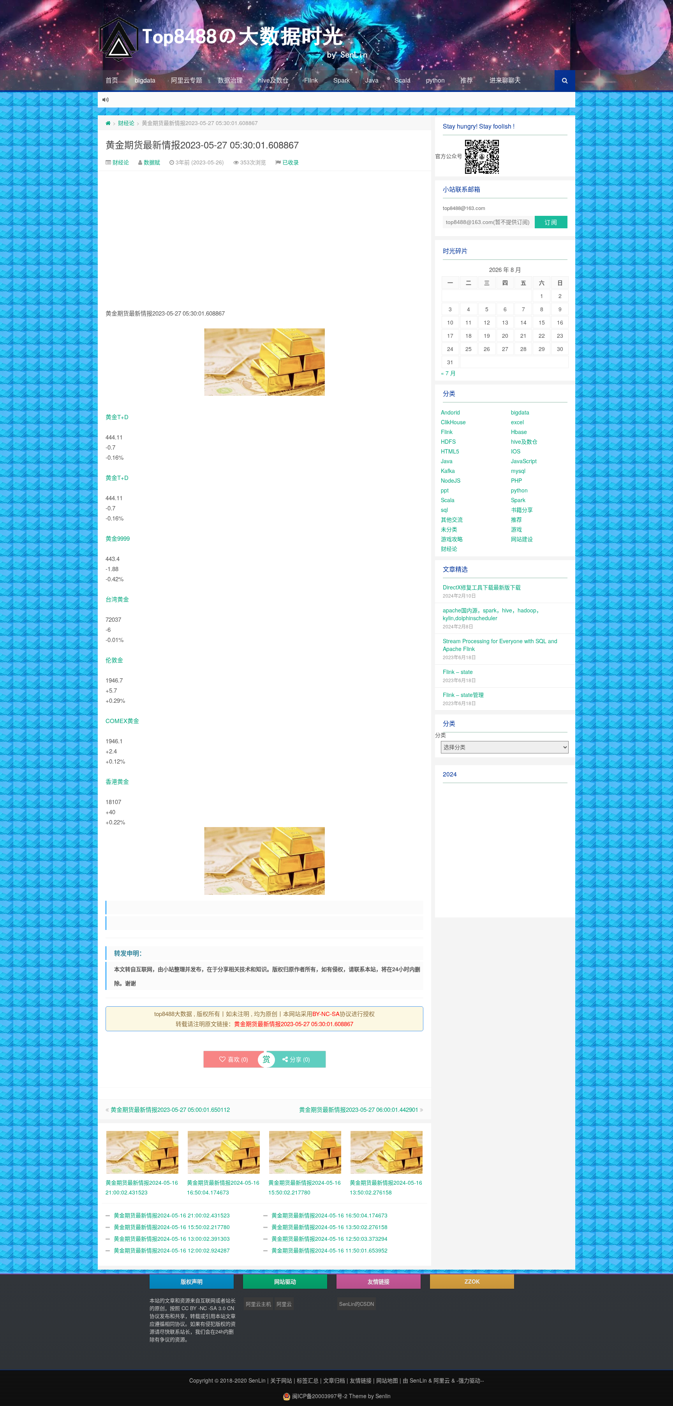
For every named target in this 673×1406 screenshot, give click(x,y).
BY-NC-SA (326, 1013)
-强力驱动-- (470, 1380)
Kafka (448, 471)
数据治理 (230, 80)
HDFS (448, 441)
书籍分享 (522, 509)
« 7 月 (448, 373)
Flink (311, 80)
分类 (440, 734)
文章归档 (334, 1380)
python (435, 80)
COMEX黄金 (122, 720)
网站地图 (387, 1380)
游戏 (516, 529)
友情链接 (361, 1380)
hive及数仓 (273, 80)
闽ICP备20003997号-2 (319, 1396)
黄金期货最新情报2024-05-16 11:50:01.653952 (329, 1250)
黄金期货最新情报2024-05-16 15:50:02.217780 (172, 1227)
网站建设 (522, 539)
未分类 (449, 529)
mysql (518, 471)
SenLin (257, 1380)
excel (517, 422)
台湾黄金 (117, 599)
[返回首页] (108, 123)
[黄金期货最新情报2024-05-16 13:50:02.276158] (387, 1151)
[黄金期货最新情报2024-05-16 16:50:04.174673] (224, 1151)
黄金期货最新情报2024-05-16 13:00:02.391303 (172, 1238)
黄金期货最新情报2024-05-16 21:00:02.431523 (172, 1215)
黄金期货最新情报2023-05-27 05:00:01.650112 (170, 1109)
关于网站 (281, 1380)
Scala (402, 80)
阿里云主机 (258, 1303)
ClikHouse (453, 422)
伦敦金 (114, 660)
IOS (515, 451)
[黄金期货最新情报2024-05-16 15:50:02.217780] (305, 1151)
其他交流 (452, 519)
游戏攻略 (452, 539)
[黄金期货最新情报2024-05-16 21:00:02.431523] (142, 1151)
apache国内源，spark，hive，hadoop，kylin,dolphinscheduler (492, 614)
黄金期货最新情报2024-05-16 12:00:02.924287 (172, 1250)
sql (444, 509)
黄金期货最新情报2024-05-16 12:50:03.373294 (329, 1238)
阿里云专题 (186, 80)
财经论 (126, 123)
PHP (516, 480)
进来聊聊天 (505, 80)
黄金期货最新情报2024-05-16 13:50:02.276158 (329, 1227)
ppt (445, 490)
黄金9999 (118, 538)
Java (372, 80)
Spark (341, 80)
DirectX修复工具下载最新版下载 (482, 587)
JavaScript (524, 461)
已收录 (290, 162)
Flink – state (458, 672)
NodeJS (450, 480)
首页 (112, 80)
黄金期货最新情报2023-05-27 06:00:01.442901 (358, 1109)
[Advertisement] (264, 229)
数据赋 (152, 162)
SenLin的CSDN (356, 1303)
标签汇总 (308, 1380)
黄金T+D (117, 417)
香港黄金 (117, 781)
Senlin (383, 1396)
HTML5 (450, 451)
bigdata (145, 80)
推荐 (466, 80)
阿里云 (284, 1303)
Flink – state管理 (463, 695)
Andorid (450, 412)
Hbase (519, 432)
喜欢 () (238, 1059)
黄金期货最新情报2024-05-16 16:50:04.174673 (329, 1215)
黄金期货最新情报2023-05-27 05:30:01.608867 (202, 144)
